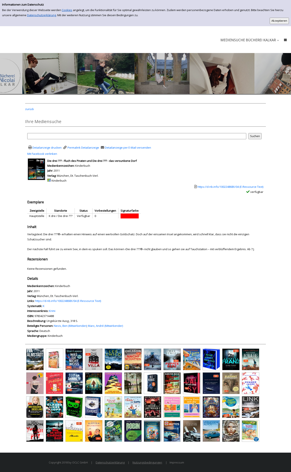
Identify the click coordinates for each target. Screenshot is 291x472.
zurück (29, 109)
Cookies (67, 10)
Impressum (177, 462)
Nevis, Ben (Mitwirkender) (70, 326)
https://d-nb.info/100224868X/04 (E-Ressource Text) (68, 301)
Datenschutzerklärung (41, 15)
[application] (249, 40)
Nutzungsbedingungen (147, 462)
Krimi (52, 311)
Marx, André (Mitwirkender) (105, 326)
